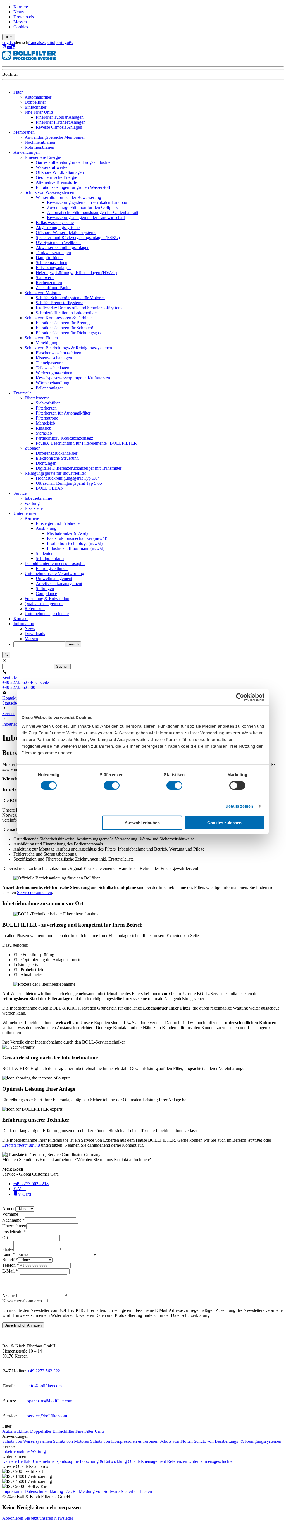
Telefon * (10, 1265)
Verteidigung (47, 342)
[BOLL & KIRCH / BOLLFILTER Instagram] (4, 48)
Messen (20, 22)
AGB (71, 1491)
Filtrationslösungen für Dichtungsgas (68, 332)
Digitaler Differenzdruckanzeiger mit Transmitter (78, 468)
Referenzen (35, 608)
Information (23, 623)
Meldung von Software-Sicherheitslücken (115, 1491)
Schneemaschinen (51, 262)
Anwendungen (26, 152)
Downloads (23, 16)
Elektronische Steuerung (57, 458)
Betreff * (10, 1259)
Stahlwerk (45, 277)
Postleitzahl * (14, 1231)
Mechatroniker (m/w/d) (67, 533)
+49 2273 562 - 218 (31, 1183)
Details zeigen (239, 805)
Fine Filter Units (39, 112)
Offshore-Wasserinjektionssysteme (66, 232)
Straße (7, 1249)
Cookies (20, 27)
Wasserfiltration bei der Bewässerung (68, 197)
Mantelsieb (45, 423)
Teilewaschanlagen (52, 367)
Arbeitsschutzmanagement (59, 583)
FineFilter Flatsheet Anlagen (60, 122)
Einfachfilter (35, 107)
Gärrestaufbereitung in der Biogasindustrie (73, 162)
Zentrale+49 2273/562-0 (16, 680)
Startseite (10, 703)
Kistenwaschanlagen (54, 357)
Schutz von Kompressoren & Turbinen (59, 317)
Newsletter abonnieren (22, 1300)
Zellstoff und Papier (53, 287)
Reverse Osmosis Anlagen (59, 127)
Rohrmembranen (39, 147)
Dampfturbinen (49, 257)
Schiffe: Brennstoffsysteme (59, 302)
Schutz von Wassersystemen (49, 192)
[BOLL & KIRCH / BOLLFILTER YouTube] (9, 48)
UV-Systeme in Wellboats (58, 242)
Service (20, 493)
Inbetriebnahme (38, 498)
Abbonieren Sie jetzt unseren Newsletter (37, 1518)
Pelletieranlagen (50, 388)
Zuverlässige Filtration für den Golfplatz (82, 207)
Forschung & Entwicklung (48, 598)
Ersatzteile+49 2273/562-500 (25, 685)
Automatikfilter (38, 97)
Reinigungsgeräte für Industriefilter (55, 473)
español (48, 42)
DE (6, 37)
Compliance (46, 593)
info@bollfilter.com (44, 1385)
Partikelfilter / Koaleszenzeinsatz (64, 438)
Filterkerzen (46, 408)
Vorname (10, 1214)
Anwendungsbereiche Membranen (55, 137)
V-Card (24, 1194)
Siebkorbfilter (48, 403)
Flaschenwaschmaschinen (58, 352)
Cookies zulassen (224, 822)
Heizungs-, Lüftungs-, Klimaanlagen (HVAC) (76, 272)
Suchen (62, 666)
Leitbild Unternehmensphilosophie (55, 563)
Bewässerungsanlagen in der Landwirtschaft (86, 217)
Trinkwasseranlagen (53, 252)
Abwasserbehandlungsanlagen (62, 247)
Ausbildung (46, 528)
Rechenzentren (49, 282)
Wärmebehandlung (52, 383)
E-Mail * (10, 1271)
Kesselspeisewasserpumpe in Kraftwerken (73, 378)
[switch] (112, 785)
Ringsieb (43, 428)
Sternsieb (44, 433)
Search (73, 644)
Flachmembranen (40, 142)
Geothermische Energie (56, 177)
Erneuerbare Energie (43, 157)
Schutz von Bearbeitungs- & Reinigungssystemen (68, 347)
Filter (18, 92)
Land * (8, 1254)
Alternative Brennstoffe (56, 182)
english (8, 42)
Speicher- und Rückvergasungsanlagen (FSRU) (78, 237)
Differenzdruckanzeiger (56, 453)
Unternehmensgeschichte (47, 613)
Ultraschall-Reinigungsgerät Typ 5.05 (69, 483)
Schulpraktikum (50, 558)
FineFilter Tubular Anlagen (60, 117)
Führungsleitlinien (52, 568)
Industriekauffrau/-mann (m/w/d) (75, 548)
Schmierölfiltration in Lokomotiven (67, 312)
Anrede (8, 1208)
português (64, 42)
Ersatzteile (22, 393)
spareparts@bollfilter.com (49, 1400)
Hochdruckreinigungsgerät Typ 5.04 (68, 478)
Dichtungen (46, 463)
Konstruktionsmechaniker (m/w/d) (77, 538)
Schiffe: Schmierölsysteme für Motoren (70, 297)
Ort (5, 1237)
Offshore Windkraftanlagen (60, 172)
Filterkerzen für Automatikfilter (63, 413)
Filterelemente (37, 398)
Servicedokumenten (34, 892)
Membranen (24, 132)
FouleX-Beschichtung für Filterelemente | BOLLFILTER (86, 443)
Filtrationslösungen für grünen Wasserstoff (73, 187)
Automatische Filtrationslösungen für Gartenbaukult (92, 212)
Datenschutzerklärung (44, 1491)
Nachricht (11, 1295)
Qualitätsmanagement (44, 603)
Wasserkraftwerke (51, 167)
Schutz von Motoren (43, 292)
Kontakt (20, 618)
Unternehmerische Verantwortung (54, 573)
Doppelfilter (35, 102)
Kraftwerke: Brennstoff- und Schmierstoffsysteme (79, 307)
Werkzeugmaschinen (54, 373)
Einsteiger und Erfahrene (58, 523)
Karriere (20, 6)
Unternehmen (25, 513)
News (18, 11)
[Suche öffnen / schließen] (6, 655)
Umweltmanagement (54, 578)
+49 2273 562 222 (43, 1370)
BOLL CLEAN (50, 488)
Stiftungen (45, 588)
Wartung (32, 503)
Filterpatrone (47, 418)
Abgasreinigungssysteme (58, 227)
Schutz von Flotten (41, 337)
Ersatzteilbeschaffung (21, 1145)
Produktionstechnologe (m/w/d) (75, 543)
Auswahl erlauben (142, 822)
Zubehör (32, 448)
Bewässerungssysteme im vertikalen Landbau (87, 202)
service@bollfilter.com (47, 1416)
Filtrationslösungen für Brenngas (64, 322)
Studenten (44, 553)
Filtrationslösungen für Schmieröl (65, 327)
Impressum (12, 1491)
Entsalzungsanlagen (53, 267)
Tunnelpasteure (49, 362)
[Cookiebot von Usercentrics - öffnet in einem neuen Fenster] (240, 697)
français (35, 42)
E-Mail (19, 1188)
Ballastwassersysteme (55, 222)
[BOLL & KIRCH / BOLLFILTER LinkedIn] (13, 48)
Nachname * (13, 1220)
